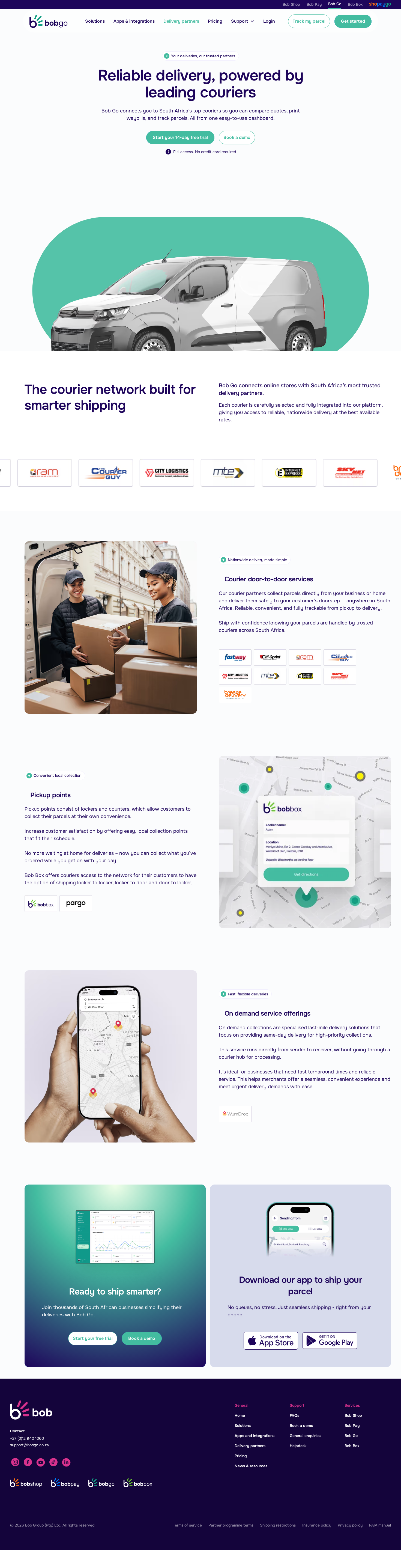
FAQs (294, 1415)
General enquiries (305, 1435)
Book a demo (236, 137)
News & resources (251, 1465)
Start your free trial (93, 1338)
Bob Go (351, 1435)
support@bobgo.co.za (29, 1444)
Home (240, 1415)
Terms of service (187, 1525)
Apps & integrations (134, 21)
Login (269, 21)
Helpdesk (298, 1445)
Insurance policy (316, 1525)
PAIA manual (380, 1525)
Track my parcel (309, 21)
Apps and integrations (254, 1435)
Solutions (95, 21)
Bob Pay (352, 1425)
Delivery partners (181, 21)
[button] (243, 21)
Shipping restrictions (278, 1525)
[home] (48, 21)
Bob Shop (353, 1415)
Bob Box (352, 1445)
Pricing (215, 21)
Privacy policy (350, 1525)
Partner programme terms (230, 1525)
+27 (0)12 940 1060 (27, 1438)
